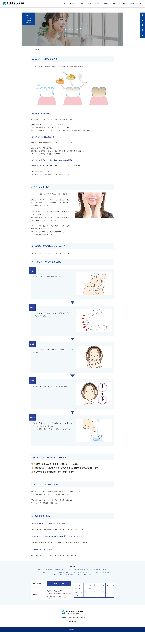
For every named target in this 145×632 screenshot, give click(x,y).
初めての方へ (73, 4)
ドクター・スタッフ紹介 (94, 4)
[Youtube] (75, 621)
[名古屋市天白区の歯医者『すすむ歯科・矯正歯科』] (13, 3)
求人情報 (139, 4)
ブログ (132, 4)
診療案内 (106, 4)
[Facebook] (72, 621)
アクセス (125, 4)
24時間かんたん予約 (59, 584)
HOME (65, 4)
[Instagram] (70, 621)
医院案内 (82, 4)
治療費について (115, 4)
